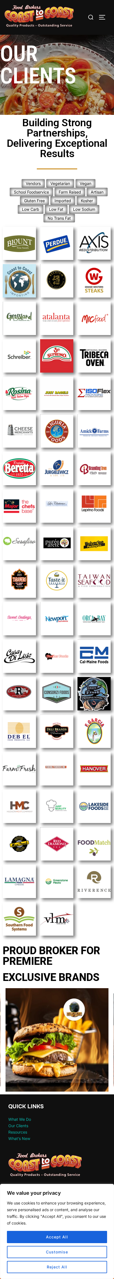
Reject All (57, 1267)
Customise (57, 1252)
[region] (57, 1231)
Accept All (57, 1237)
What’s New (19, 1138)
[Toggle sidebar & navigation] (104, 17)
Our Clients (18, 1125)
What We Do (19, 1119)
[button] (57, 1040)
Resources (17, 1132)
